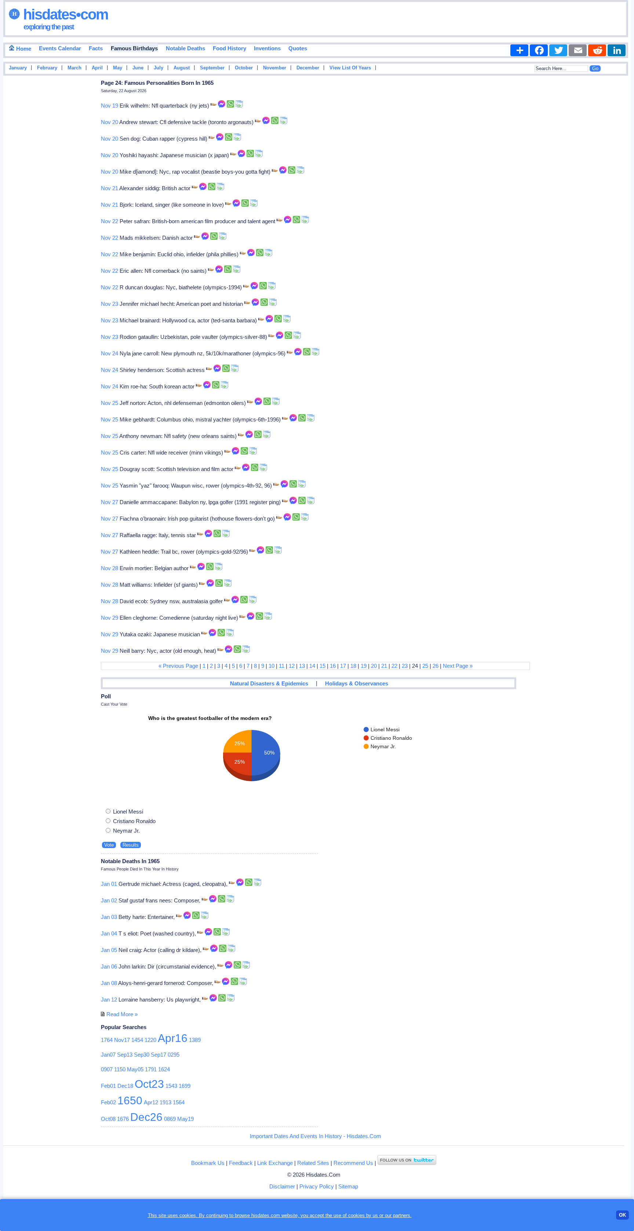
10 (271, 666)
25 (425, 666)
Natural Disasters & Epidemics (269, 683)
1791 (151, 1069)
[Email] (577, 50)
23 (405, 666)
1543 (171, 1086)
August (182, 67)
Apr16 (172, 1038)
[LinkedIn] (616, 50)
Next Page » (458, 666)
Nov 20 (109, 122)
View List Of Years (350, 67)
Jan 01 (109, 884)
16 (333, 666)
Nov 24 (109, 353)
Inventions (267, 48)
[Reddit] (597, 50)
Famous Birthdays (134, 48)
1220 (150, 1040)
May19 (185, 1119)
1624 (164, 1069)
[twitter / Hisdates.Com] (407, 1163)
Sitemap (348, 1186)
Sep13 (124, 1054)
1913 (165, 1102)
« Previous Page (178, 666)
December (307, 67)
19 (364, 666)
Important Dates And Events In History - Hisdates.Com (315, 1136)
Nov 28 (109, 568)
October (244, 67)
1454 (137, 1040)
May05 (135, 1069)
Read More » (122, 1014)
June (137, 67)
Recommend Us (353, 1163)
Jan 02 (109, 900)
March (74, 67)
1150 (119, 1069)
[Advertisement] (609, 196)
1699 (184, 1086)
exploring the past (48, 27)
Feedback (241, 1163)
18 (353, 666)
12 (292, 666)
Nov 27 (109, 502)
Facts (96, 48)
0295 (173, 1054)
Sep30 (141, 1054)
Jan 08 (109, 983)
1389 (195, 1040)
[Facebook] (539, 50)
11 (281, 666)
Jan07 (108, 1054)
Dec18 (125, 1086)
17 (343, 666)
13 (302, 666)
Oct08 (108, 1119)
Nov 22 (109, 221)
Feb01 (108, 1086)
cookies (356, 1215)
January (18, 67)
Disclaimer (282, 1186)
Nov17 (122, 1040)
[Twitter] (558, 50)
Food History (229, 48)
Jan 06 (109, 966)
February (47, 67)
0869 (170, 1119)
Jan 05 (109, 950)
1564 (179, 1102)
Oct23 (149, 1084)
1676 (123, 1119)
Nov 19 (109, 105)
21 (384, 666)
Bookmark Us (208, 1163)
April (97, 67)
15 (322, 666)
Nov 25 (109, 403)
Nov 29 (109, 618)
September (212, 67)
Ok (622, 1215)
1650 (129, 1100)
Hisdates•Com (64, 14)
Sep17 (158, 1054)
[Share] (519, 50)
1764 (107, 1040)
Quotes (297, 48)
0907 (107, 1069)
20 (374, 666)
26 (435, 666)
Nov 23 (109, 304)
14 (312, 666)
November (274, 67)
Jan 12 (109, 999)
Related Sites (313, 1163)
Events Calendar (60, 48)
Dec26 (146, 1117)
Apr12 (151, 1102)
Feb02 (108, 1102)
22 (394, 666)
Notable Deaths (185, 48)
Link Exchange (275, 1163)
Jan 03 (109, 917)
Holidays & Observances (356, 683)
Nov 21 (109, 188)
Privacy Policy (316, 1186)
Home (23, 49)
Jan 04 (109, 933)
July (158, 67)
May (117, 67)
